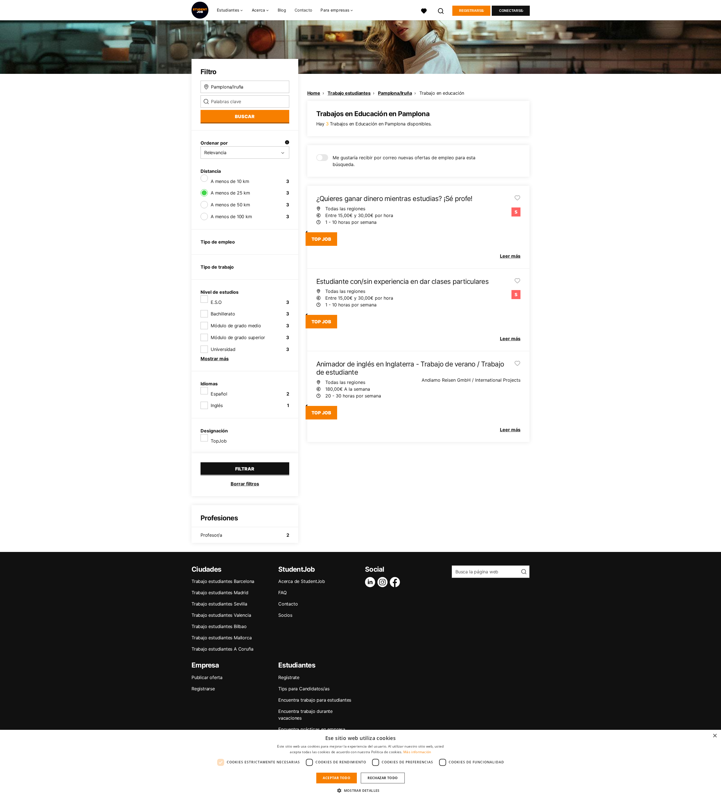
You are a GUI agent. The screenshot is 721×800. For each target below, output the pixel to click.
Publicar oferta (207, 677)
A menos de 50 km (230, 204)
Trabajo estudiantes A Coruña (222, 649)
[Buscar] (441, 10)
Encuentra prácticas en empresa (311, 729)
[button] (360, 790)
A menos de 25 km (230, 193)
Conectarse (511, 11)
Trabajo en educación (441, 93)
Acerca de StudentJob (301, 581)
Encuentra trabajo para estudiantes (314, 700)
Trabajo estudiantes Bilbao (219, 626)
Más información (417, 752)
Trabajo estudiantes (349, 93)
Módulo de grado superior (238, 337)
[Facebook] (396, 582)
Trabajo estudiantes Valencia (221, 615)
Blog (282, 10)
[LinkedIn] (371, 582)
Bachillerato (223, 314)
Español (219, 394)
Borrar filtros (245, 484)
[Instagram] (383, 582)
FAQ (282, 592)
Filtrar (244, 469)
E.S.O (216, 302)
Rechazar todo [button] (383, 777)
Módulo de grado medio (236, 325)
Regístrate (288, 677)
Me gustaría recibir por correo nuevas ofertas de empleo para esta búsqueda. (404, 161)
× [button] (715, 736)
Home (313, 93)
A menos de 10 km (230, 181)
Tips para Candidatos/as (303, 688)
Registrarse (471, 11)
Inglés (217, 405)
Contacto (303, 10)
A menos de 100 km (231, 216)
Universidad (223, 349)
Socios (285, 615)
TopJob (219, 441)
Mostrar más (215, 358)
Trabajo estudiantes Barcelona (223, 581)
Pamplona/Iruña (395, 93)
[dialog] (360, 765)
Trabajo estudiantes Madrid (220, 592)
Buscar (245, 116)
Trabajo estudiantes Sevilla (219, 604)
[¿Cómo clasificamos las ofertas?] (287, 143)
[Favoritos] (424, 10)
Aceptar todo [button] (336, 777)
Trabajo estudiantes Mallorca (222, 637)
